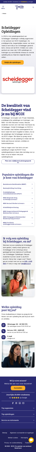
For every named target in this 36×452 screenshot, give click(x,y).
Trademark (28, 443)
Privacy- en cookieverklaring (13, 443)
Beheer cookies (13, 437)
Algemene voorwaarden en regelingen (22, 433)
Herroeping (24, 437)
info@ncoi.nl (26, 264)
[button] (31, 440)
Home (4, 13)
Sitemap (4, 433)
